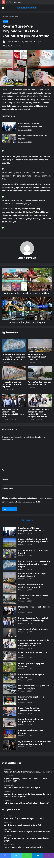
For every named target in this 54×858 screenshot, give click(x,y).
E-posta (6, 479)
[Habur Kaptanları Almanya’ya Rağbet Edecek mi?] (40, 345)
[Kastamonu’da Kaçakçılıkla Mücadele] (9, 700)
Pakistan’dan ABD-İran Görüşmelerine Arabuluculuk (31, 529)
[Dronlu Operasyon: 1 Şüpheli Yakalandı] (9, 667)
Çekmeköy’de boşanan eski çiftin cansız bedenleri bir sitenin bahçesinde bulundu (38, 413)
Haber (15, 17)
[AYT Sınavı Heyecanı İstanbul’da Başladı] (9, 138)
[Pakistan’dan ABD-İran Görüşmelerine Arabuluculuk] (9, 126)
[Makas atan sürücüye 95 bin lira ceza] (9, 655)
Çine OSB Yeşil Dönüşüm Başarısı (33, 629)
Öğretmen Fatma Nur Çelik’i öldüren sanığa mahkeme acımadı (34, 742)
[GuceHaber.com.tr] (27, 7)
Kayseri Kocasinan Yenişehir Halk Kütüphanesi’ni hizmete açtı (13, 413)
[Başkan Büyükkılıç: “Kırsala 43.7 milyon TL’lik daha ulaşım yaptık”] (9, 542)
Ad (4, 470)
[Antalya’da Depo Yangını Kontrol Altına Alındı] (40, 373)
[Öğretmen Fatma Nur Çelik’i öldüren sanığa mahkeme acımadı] (9, 745)
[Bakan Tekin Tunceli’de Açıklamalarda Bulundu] (9, 711)
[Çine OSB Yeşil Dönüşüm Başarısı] (9, 632)
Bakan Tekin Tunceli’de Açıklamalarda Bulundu (29, 709)
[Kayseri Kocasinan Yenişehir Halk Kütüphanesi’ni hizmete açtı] (14, 400)
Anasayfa (8, 17)
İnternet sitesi (7, 489)
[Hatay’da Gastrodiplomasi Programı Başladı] (9, 722)
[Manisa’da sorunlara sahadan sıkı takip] (9, 610)
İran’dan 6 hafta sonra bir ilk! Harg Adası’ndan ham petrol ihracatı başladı (14, 357)
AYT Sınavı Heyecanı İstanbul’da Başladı (21, 2)
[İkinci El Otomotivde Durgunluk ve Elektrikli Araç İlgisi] (9, 689)
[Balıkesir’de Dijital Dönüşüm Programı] (9, 733)
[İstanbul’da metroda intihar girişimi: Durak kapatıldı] (14, 373)
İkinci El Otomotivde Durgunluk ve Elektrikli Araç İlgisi (33, 687)
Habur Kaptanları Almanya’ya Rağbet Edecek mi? (37, 357)
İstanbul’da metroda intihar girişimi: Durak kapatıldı (12, 384)
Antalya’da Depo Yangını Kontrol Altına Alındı (39, 383)
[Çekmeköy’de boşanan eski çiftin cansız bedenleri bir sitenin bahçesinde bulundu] (40, 400)
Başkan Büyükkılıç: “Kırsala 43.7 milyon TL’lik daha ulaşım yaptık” (33, 540)
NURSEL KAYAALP (12, 42)
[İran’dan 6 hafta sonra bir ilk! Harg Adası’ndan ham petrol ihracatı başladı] (14, 345)
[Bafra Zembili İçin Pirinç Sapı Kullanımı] (9, 678)
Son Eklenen (27, 520)
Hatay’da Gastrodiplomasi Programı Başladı (30, 720)
